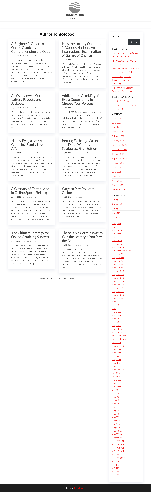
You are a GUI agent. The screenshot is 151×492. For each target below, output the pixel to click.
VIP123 (115, 471)
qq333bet (116, 373)
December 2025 (119, 145)
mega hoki (116, 363)
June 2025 (116, 171)
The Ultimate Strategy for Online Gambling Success (30, 235)
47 (65, 278)
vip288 (115, 390)
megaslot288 (118, 254)
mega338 (116, 301)
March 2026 (117, 131)
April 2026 (117, 127)
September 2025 (119, 158)
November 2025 (119, 149)
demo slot (116, 342)
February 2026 (118, 136)
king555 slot (117, 431)
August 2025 (118, 163)
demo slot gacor (119, 335)
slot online (117, 230)
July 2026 (116, 118)
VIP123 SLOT (118, 441)
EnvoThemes (80, 488)
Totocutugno (74, 15)
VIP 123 (115, 465)
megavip (116, 383)
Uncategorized (119, 217)
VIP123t (116, 475)
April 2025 (117, 180)
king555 (115, 410)
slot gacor (116, 223)
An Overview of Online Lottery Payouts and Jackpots (28, 99)
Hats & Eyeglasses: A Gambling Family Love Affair (27, 144)
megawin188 (118, 346)
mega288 (116, 318)
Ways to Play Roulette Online (78, 191)
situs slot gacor (119, 244)
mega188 (116, 397)
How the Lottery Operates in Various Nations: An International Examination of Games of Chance (81, 49)
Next (71, 278)
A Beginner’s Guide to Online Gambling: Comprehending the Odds (30, 47)
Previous (44, 278)
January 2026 (118, 140)
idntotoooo (28, 56)
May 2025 (116, 176)
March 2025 (117, 185)
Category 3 (117, 208)
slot (114, 227)
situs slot (116, 356)
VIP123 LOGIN (119, 454)
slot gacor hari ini (120, 247)
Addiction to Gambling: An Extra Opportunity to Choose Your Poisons (81, 99)
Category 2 (117, 204)
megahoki (116, 349)
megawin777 (118, 284)
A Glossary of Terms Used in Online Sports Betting (30, 191)
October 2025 (118, 154)
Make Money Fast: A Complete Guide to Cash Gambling (123, 80)
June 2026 (116, 122)
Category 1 (117, 199)
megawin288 (118, 271)
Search (115, 36)
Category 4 (117, 212)
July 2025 (116, 167)
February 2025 (118, 189)
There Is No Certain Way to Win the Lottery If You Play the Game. (82, 237)
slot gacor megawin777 (122, 250)
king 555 (116, 420)
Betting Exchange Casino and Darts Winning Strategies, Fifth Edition (80, 144)
